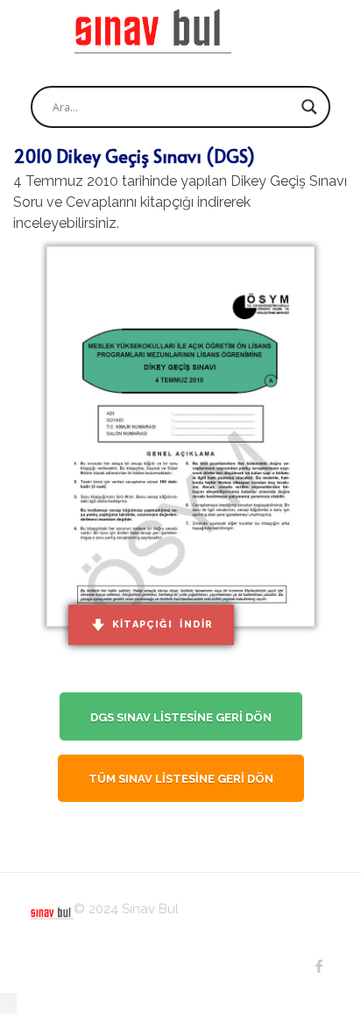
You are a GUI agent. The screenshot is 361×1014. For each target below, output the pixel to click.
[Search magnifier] (309, 107)
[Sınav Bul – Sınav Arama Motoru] (152, 31)
